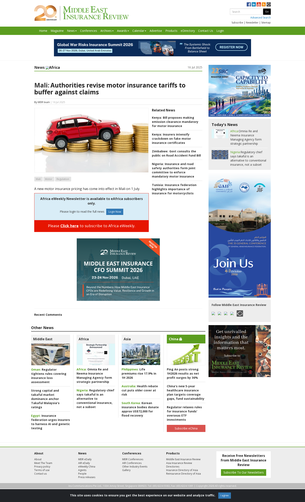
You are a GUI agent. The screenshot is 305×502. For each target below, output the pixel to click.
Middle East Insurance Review (183, 459)
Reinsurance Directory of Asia (183, 473)
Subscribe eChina (186, 428)
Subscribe (237, 22)
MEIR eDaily (85, 459)
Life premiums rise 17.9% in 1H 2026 (139, 373)
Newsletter (252, 22)
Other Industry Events (134, 466)
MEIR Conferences (132, 459)
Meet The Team (43, 463)
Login (220, 31)
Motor (48, 179)
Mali (38, 179)
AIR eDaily (84, 463)
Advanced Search (260, 17)
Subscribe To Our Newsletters (243, 472)
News (71, 31)
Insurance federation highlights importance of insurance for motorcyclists (174, 189)
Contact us (40, 473)
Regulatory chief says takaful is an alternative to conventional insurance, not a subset (95, 398)
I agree (225, 495)
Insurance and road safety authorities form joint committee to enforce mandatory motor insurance (173, 170)
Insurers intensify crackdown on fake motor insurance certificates (171, 138)
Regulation (63, 179)
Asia (127, 339)
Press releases (86, 477)
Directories (172, 466)
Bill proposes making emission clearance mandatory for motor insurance (175, 122)
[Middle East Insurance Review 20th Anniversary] (81, 13)
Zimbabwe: (160, 151)
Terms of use (42, 470)
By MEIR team (42, 102)
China (174, 339)
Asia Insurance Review (179, 463)
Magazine (57, 31)
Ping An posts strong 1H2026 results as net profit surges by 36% (183, 373)
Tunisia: (158, 185)
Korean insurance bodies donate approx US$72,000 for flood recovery (140, 409)
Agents (82, 470)
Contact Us (205, 31)
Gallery (126, 470)
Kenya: (157, 118)
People (82, 473)
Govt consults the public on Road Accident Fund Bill (176, 153)
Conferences (88, 31)
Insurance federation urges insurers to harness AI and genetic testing (50, 422)
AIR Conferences (132, 463)
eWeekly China (86, 466)
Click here (69, 225)
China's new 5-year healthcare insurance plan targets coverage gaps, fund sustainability (185, 392)
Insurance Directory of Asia (182, 470)
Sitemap (266, 22)
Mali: (41, 85)
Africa (84, 339)
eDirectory (188, 31)
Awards (122, 31)
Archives (106, 31)
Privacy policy (42, 466)
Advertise (156, 31)
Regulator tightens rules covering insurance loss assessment (48, 376)
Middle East (42, 339)
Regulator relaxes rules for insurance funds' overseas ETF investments (184, 413)
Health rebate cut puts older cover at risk (140, 390)
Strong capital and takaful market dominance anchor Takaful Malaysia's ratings (45, 399)
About (37, 459)
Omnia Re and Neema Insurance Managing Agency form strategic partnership (94, 375)
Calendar (138, 31)
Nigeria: (158, 164)
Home (43, 31)
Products (171, 31)
